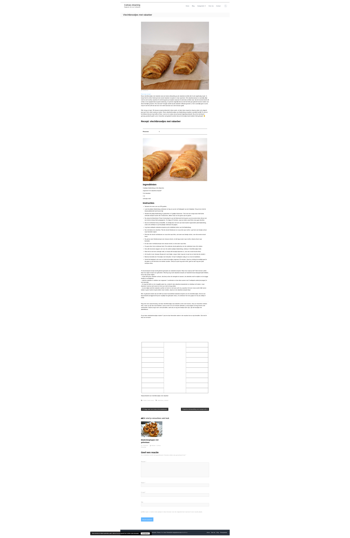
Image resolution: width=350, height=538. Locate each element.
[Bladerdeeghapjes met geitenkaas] (151, 429)
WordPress (184, 532)
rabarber (166, 400)
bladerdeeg (160, 400)
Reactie (143, 461)
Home (187, 6)
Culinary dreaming (132, 5)
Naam (143, 482)
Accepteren (145, 533)
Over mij (211, 6)
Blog (193, 6)
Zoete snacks (150, 400)
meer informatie (135, 533)
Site (142, 502)
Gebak (145, 400)
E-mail (143, 492)
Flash (162, 532)
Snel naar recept (146, 94)
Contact (218, 6)
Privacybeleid (223, 532)
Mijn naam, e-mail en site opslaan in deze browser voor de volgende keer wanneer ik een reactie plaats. (173, 512)
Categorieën (200, 6)
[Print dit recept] (144, 126)
